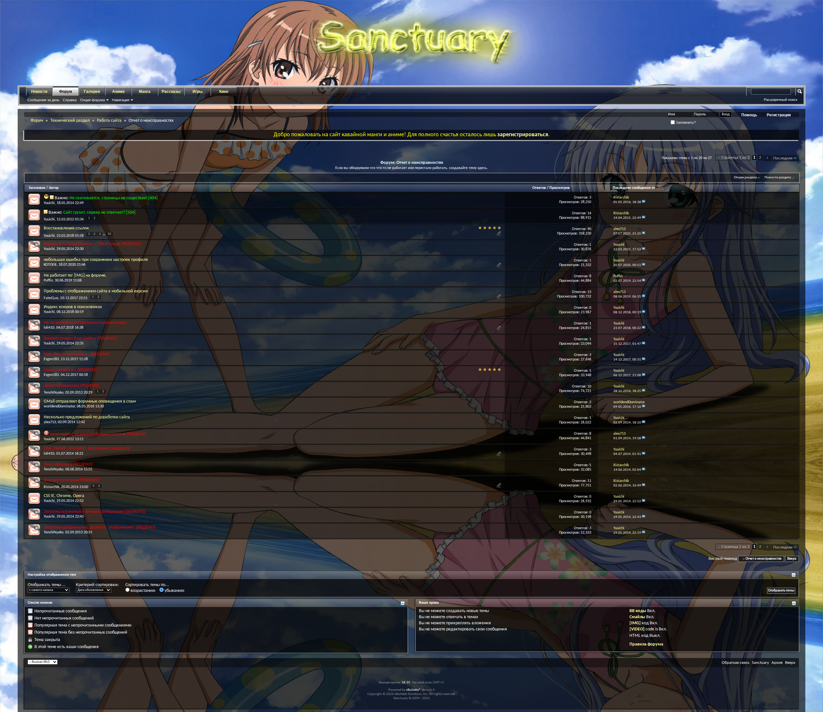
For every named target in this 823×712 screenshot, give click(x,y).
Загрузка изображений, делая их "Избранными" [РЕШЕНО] (99, 527)
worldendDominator (59, 406)
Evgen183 (51, 359)
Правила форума (646, 644)
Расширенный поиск (780, 100)
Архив (777, 663)
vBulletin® (413, 690)
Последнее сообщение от (634, 188)
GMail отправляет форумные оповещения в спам (90, 401)
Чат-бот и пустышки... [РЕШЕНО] (77, 354)
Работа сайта (109, 120)
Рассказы (171, 91)
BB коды (637, 611)
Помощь (749, 115)
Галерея (92, 91)
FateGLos (51, 298)
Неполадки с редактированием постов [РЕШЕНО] (98, 434)
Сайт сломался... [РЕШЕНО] (70, 370)
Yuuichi (49, 203)
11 (589, 481)
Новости (39, 91)
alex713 (50, 422)
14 (589, 213)
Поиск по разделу (777, 177)
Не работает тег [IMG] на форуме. (75, 275)
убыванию (174, 590)
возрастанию (142, 590)
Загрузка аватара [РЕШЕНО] (71, 385)
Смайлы (637, 617)
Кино (223, 91)
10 (109, 234)
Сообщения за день (43, 100)
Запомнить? (685, 122)
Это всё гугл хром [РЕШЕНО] (71, 480)
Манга (144, 91)
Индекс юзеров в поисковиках (73, 307)
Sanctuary (760, 663)
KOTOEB (50, 265)
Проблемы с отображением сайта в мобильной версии (96, 291)
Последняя (782, 158)
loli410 (49, 328)
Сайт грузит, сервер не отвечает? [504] (99, 212)
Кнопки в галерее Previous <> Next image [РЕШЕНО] (92, 244)
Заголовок (37, 188)
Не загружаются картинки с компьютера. (86, 322)
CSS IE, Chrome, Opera (64, 496)
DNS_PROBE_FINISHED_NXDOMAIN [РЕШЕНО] (87, 448)
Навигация (120, 100)
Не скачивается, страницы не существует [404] (113, 198)
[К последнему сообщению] (644, 202)
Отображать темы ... (47, 585)
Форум (65, 91)
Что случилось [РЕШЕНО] (68, 464)
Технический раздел (70, 120)
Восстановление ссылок (66, 228)
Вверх (791, 559)
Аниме (118, 91)
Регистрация (779, 115)
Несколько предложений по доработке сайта (87, 417)
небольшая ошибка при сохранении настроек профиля (96, 259)
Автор (54, 188)
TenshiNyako (53, 393)
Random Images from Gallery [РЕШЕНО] (80, 338)
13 (589, 292)
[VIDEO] (637, 629)
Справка (70, 100)
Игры (198, 91)
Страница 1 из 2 (735, 158)
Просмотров (559, 188)
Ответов (539, 188)
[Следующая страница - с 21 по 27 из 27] (767, 158)
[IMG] (635, 623)
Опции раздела (745, 177)
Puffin (48, 280)
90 (589, 229)
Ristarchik (51, 487)
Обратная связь (735, 663)
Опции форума (92, 100)
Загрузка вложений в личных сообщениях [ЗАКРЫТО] (94, 511)
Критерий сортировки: (97, 585)
